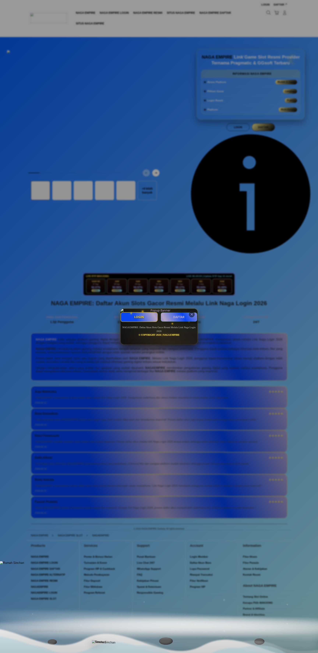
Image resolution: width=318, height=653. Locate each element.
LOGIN (139, 317)
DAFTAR (179, 317)
